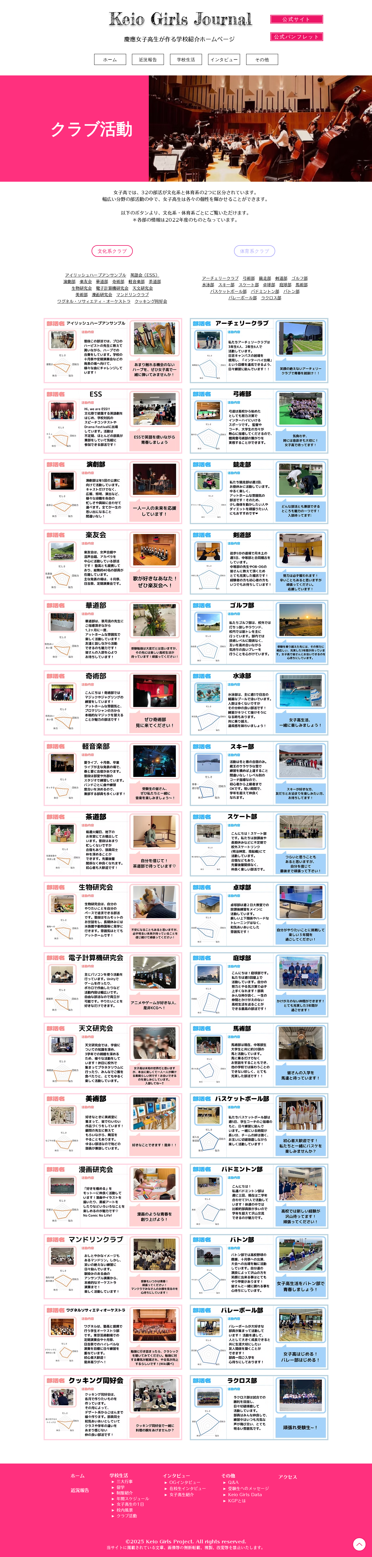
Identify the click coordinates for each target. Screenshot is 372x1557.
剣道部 (281, 278)
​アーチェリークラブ (220, 278)
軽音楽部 (136, 282)
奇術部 (118, 282)
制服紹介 (125, 1493)
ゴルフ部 (299, 278)
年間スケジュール (133, 1499)
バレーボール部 (242, 298)
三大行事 (125, 1482)
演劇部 (69, 282)
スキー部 (226, 285)
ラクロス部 (271, 298)
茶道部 (155, 282)
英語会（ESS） (144, 275)
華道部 (102, 282)
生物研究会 (81, 288)
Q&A (233, 1482)
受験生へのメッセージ (248, 1489)
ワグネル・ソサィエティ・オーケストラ (93, 301)
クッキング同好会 (151, 301)
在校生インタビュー (187, 1489)
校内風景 (125, 1510)
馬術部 (302, 285)
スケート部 (249, 285)
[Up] (359, 1544)
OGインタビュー (185, 1482)
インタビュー (176, 1475)
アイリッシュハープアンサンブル (95, 275)
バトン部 (291, 291)
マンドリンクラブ (132, 295)
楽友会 (86, 282)
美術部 (82, 295)
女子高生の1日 (130, 1504)
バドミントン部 (265, 291)
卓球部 (269, 285)
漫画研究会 (102, 295)
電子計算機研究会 (112, 288)
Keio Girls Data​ (245, 1495)
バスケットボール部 (228, 291)
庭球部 (285, 285)
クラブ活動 (127, 1516)
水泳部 (208, 285)
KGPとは (237, 1501)
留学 (121, 1487)
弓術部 (249, 278)
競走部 (265, 278)
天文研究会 (143, 288)
